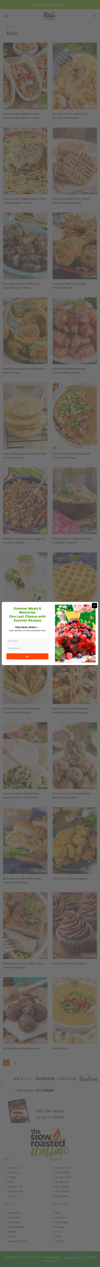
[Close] (94, 605)
